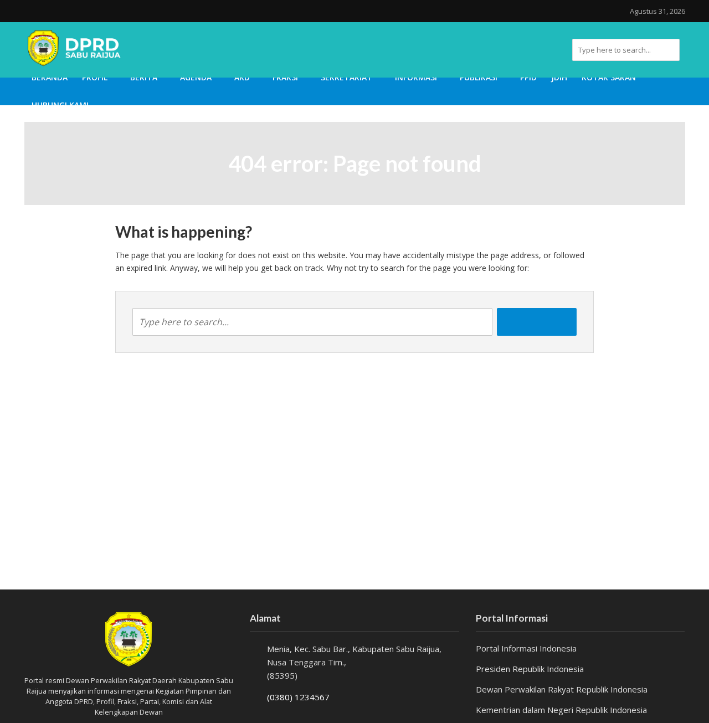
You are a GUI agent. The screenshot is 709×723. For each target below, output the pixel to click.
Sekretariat (346, 77)
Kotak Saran (609, 77)
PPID (528, 77)
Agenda (196, 77)
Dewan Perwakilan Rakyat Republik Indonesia (562, 689)
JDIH (559, 77)
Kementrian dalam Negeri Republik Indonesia (561, 709)
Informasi (416, 77)
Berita (143, 77)
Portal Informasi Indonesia (526, 648)
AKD (242, 77)
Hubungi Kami (60, 105)
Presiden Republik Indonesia (530, 668)
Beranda (50, 77)
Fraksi (285, 77)
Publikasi (478, 77)
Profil (94, 77)
